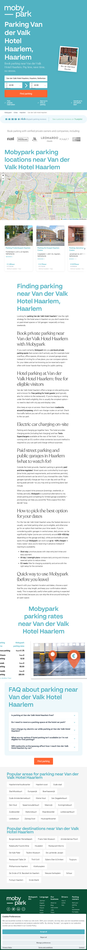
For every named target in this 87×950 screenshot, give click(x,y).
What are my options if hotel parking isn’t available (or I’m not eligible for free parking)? (39, 739)
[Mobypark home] (18, 11)
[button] (43, 196)
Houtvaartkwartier (48, 819)
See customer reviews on (67, 119)
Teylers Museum (33, 853)
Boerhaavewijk (49, 791)
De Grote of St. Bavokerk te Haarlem (24, 873)
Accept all (43, 932)
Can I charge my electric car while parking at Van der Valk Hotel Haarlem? (40, 730)
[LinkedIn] (18, 909)
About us (53, 903)
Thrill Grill (35, 859)
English (42, 903)
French (42, 908)
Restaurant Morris (56, 846)
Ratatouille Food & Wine (19, 846)
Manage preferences (43, 943)
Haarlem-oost (42, 784)
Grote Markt (34, 880)
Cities (16, 112)
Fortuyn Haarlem (16, 880)
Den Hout (13, 805)
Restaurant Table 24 (17, 859)
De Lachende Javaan (54, 853)
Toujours (73, 859)
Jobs (52, 910)
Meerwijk (48, 805)
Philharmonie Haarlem (18, 866)
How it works (64, 902)
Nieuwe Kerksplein (53, 873)
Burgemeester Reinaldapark (20, 839)
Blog (52, 905)
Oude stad (57, 784)
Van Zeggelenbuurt (59, 798)
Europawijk (32, 791)
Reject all (43, 937)
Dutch (42, 912)
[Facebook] (8, 909)
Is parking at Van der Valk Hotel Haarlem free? (32, 715)
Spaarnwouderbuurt (31, 805)
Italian (42, 910)
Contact (81, 947)
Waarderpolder (48, 812)
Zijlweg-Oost (30, 819)
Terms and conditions (45, 947)
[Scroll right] (84, 248)
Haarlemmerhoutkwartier (19, 784)
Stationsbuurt (31, 812)
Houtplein (39, 846)
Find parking (26, 93)
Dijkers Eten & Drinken (54, 859)
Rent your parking (75, 904)
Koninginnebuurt (65, 805)
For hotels (75, 912)
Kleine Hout (41, 798)
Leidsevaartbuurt (67, 812)
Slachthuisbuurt (15, 791)
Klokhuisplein (39, 866)
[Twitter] (13, 909)
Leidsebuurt (14, 819)
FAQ (63, 905)
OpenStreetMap (74, 219)
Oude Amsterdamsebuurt (19, 798)
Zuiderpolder (14, 812)
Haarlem (23, 112)
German (42, 901)
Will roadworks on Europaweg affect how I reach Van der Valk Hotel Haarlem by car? (39, 747)
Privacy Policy (7, 947)
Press (52, 912)
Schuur (69, 873)
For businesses (76, 908)
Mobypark (8, 112)
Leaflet (64, 219)
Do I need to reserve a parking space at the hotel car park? (38, 722)
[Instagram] (23, 909)
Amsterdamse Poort (69, 839)
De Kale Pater (14, 853)
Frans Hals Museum (46, 839)
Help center (54, 907)
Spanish (42, 905)
